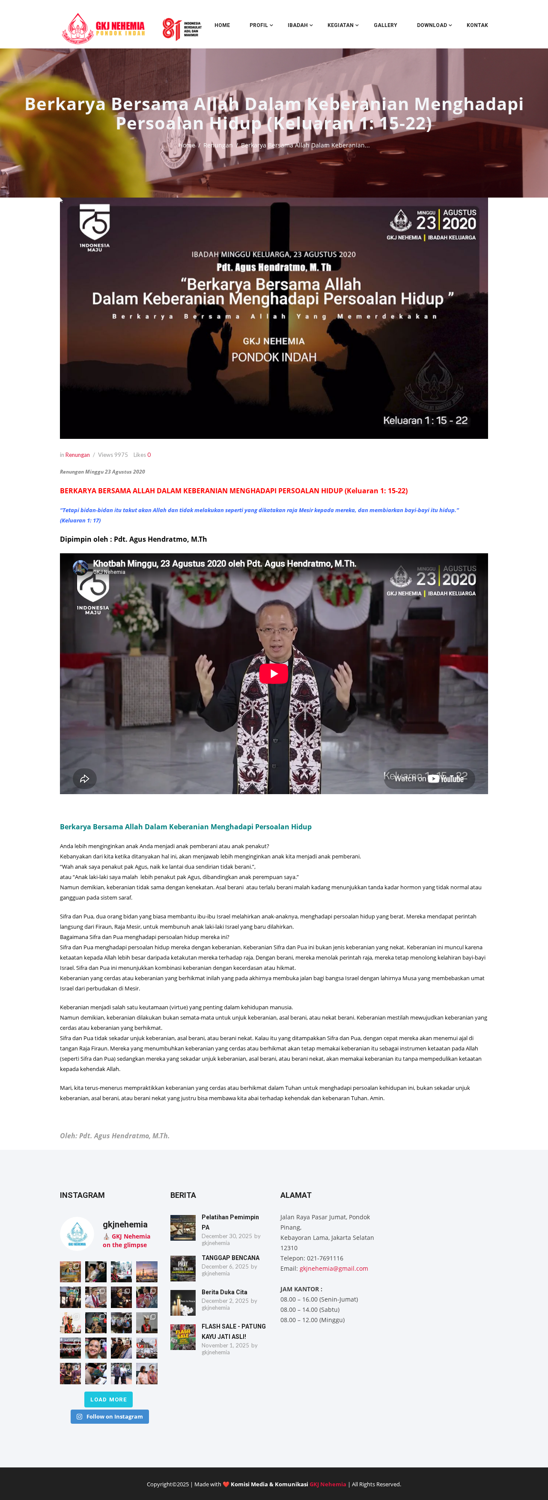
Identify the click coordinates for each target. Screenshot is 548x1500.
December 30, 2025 (227, 1236)
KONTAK (477, 25)
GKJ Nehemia (328, 1484)
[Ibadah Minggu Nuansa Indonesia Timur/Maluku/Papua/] (70, 1297)
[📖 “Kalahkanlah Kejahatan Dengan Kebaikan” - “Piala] (70, 1271)
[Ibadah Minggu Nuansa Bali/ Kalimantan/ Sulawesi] (146, 1373)
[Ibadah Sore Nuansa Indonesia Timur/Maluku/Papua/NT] (95, 1271)
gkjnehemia (216, 1242)
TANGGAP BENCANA (230, 1257)
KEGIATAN (341, 25)
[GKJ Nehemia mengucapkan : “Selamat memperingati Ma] (146, 1271)
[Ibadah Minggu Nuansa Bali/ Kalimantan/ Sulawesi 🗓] (70, 1373)
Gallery (385, 25)
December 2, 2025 (225, 1300)
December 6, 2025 (225, 1266)
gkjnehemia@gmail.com (334, 1268)
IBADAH (298, 25)
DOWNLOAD (432, 25)
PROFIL (259, 25)
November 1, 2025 (225, 1345)
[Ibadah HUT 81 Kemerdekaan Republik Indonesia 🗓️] (95, 1348)
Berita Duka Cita (224, 1292)
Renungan (218, 145)
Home (222, 25)
